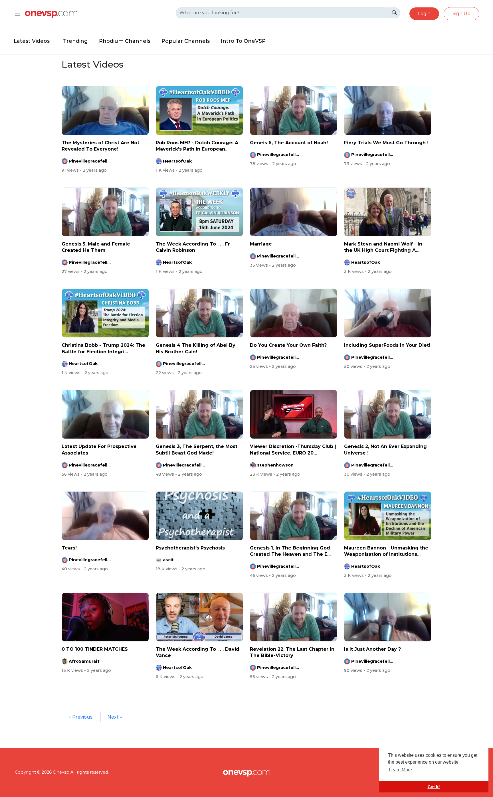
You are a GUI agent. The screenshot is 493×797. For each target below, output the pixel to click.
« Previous (81, 717)
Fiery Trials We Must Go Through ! (386, 142)
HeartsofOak (177, 161)
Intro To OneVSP (243, 41)
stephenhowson (275, 465)
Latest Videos (32, 41)
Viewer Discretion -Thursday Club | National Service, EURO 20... (293, 449)
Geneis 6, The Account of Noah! (289, 142)
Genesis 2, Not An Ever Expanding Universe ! (385, 449)
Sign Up (461, 13)
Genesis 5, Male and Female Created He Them (96, 247)
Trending (75, 41)
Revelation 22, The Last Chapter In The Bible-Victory (292, 652)
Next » (115, 717)
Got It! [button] (434, 786)
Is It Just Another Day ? (372, 649)
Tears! (69, 548)
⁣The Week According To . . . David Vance (197, 652)
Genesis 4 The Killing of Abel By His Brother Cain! (195, 348)
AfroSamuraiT (84, 661)
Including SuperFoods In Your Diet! (387, 345)
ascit (168, 559)
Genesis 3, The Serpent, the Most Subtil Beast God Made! (196, 449)
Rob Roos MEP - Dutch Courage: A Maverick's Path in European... (197, 146)
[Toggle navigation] (17, 14)
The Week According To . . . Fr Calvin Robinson (193, 247)
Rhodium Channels (124, 41)
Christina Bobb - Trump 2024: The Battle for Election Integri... (103, 348)
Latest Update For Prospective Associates (99, 449)
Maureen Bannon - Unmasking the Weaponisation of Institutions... (386, 551)
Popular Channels (185, 41)
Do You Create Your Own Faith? (288, 345)
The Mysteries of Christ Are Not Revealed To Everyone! (100, 146)
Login (424, 13)
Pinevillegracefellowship (90, 161)
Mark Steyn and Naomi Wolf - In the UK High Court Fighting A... (383, 247)
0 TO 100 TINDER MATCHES (95, 649)
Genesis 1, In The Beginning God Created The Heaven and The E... (290, 551)
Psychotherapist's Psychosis (190, 548)
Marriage (261, 244)
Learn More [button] (400, 769)
